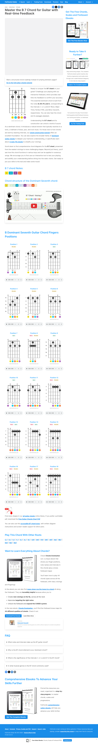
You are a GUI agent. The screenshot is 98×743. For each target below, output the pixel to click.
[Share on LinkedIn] (59, 7)
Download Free (67, 740)
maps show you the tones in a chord (40, 589)
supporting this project (67, 731)
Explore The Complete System (77, 84)
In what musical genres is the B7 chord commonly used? (28, 666)
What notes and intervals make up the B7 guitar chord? (28, 642)
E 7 (14, 540)
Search (40, 729)
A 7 (25, 540)
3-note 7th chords (16, 142)
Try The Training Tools (77, 123)
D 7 (10, 540)
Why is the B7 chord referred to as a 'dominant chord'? (27, 650)
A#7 (51, 540)
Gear (61, 2)
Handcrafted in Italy (30, 732)
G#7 (46, 540)
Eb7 (10, 543)
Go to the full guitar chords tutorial (19, 83)
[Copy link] (62, 7)
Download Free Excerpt (13, 616)
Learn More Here (29, 616)
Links (44, 729)
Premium (55, 2)
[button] (22, 2)
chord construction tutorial (40, 133)
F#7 (42, 540)
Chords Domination (25, 608)
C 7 (6, 540)
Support (34, 729)
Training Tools (38, 2)
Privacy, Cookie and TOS (23, 729)
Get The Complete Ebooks (16, 717)
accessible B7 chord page (30, 524)
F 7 (17, 540)
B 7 (29, 540)
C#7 (33, 540)
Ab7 (55, 540)
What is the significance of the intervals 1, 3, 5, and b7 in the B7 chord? (33, 658)
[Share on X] (56, 7)
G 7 (21, 540)
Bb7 (59, 540)
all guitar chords (29, 516)
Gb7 (15, 543)
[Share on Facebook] (53, 7)
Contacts (12, 729)
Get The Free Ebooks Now (77, 41)
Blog (66, 2)
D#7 (37, 540)
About (7, 729)
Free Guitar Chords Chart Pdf (29, 519)
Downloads (47, 2)
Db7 (6, 543)
